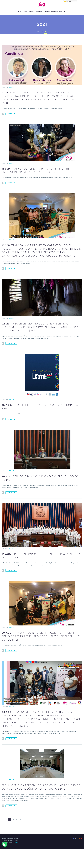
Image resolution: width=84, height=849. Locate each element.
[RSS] (79, 838)
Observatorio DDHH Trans (53, 11)
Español (68, 1)
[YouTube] (81, 838)
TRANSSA (12, 87)
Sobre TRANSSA (28, 11)
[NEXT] (23, 819)
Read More (11, 114)
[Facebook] (73, 838)
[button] (3, 114)
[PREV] (2, 819)
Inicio (19, 11)
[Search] (64, 11)
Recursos (39, 11)
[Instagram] (77, 838)
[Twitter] (75, 838)
